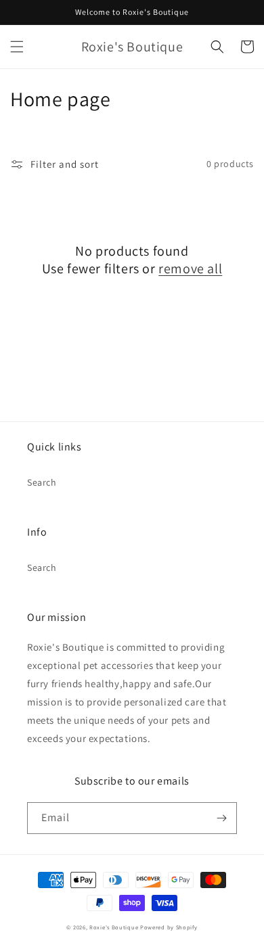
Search (42, 482)
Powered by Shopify (169, 927)
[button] (17, 47)
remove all (190, 268)
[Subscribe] (221, 818)
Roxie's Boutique (113, 927)
